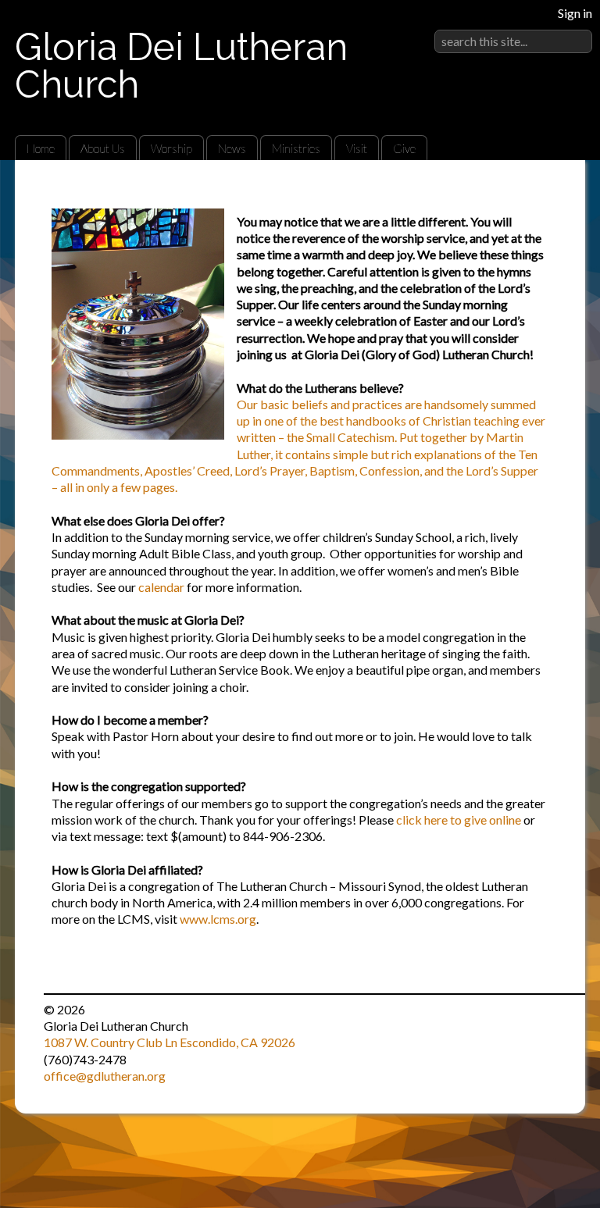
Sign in (575, 12)
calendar (161, 586)
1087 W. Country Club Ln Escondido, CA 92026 (169, 1042)
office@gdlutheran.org (105, 1075)
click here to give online (458, 819)
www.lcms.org (218, 918)
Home (41, 148)
